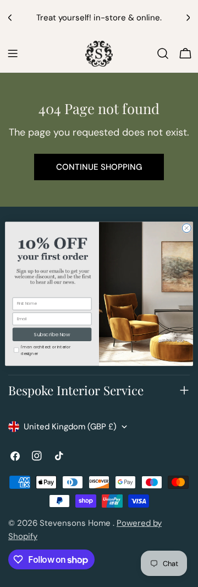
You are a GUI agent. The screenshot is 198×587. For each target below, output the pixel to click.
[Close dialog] (186, 227)
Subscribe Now (52, 334)
